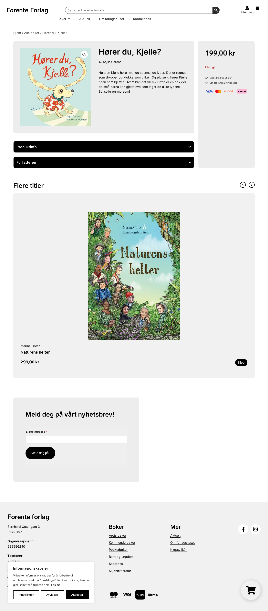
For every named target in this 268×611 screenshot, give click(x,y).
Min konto (247, 12)
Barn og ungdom (121, 557)
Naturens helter (35, 352)
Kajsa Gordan (112, 62)
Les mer (56, 584)
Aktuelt (175, 535)
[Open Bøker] (68, 18)
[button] (84, 54)
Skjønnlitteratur (120, 571)
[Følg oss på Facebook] (243, 529)
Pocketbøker (118, 550)
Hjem (17, 33)
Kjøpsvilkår (178, 550)
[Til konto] (247, 8)
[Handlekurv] (259, 8)
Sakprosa (116, 564)
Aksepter (77, 594)
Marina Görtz (30, 346)
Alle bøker (31, 33)
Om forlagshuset (182, 542)
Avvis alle (52, 594)
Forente (27, 10)
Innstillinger (26, 594)
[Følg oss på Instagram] (255, 529)
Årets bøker (117, 535)
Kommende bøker (122, 542)
